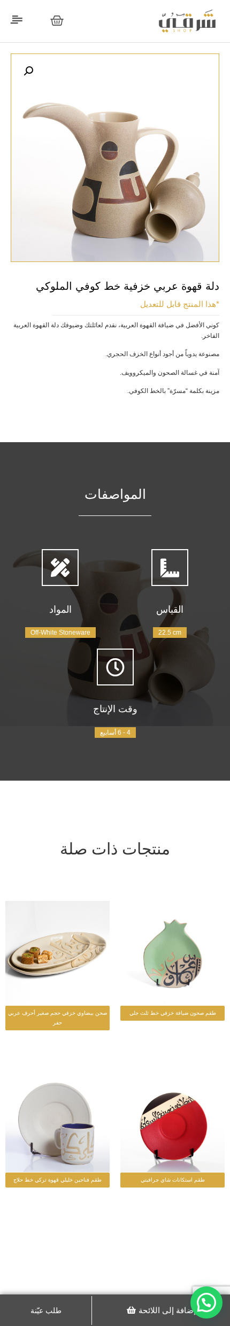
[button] (161, 1310)
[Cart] (57, 20)
